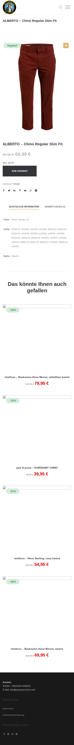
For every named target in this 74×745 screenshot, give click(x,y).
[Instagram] (12, 734)
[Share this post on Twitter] (9, 190)
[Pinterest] (16, 734)
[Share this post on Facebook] (3, 190)
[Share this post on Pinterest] (19, 190)
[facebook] (4, 734)
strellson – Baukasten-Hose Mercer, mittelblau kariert (37, 377)
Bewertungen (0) (55, 206)
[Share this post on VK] (25, 190)
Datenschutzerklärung (13, 715)
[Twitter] (8, 734)
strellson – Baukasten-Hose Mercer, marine (37, 648)
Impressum (8, 708)
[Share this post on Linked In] (14, 190)
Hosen (16, 184)
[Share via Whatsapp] (30, 190)
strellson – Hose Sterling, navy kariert (37, 558)
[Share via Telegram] (36, 190)
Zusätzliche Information (24, 206)
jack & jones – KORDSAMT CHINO (37, 467)
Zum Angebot (20, 171)
